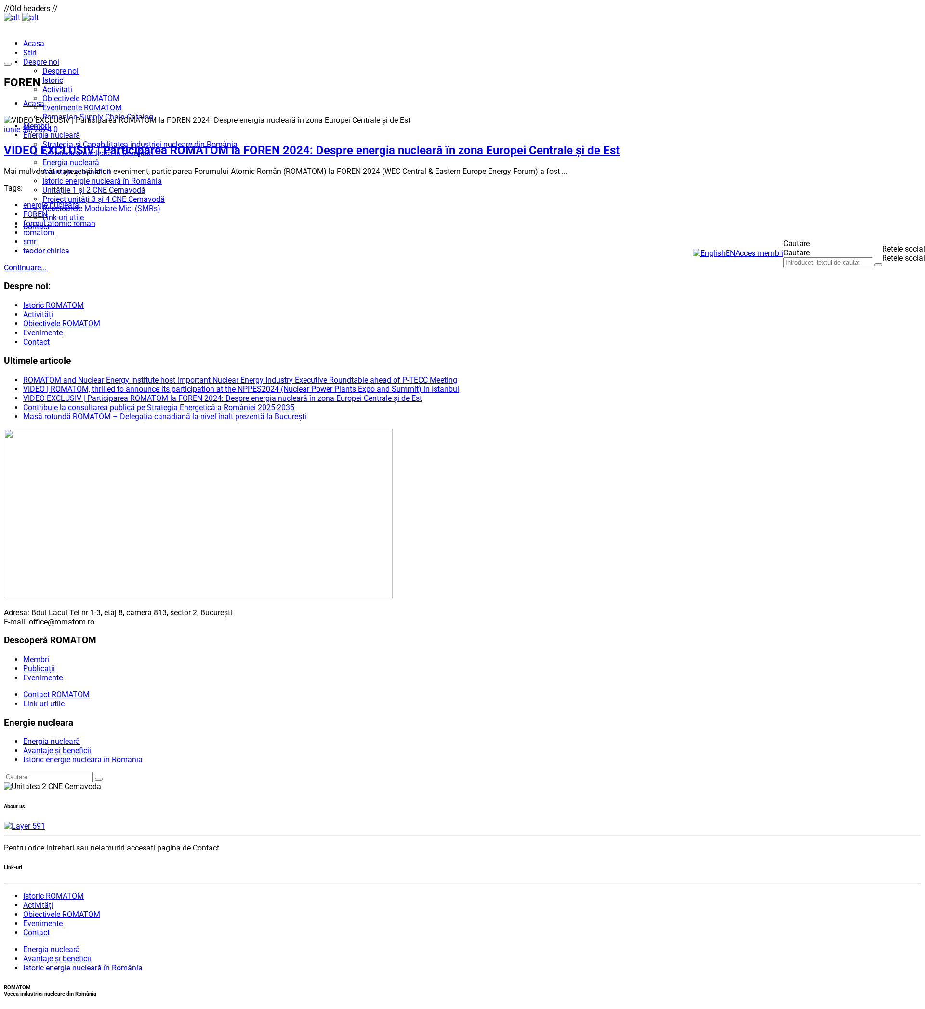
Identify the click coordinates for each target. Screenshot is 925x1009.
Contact (36, 341)
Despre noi (41, 61)
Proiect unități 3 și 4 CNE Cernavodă (103, 199)
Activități (38, 314)
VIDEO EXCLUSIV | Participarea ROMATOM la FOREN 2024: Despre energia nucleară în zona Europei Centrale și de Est (312, 150)
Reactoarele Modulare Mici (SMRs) (101, 208)
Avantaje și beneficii (57, 750)
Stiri (30, 52)
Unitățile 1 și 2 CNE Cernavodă (93, 190)
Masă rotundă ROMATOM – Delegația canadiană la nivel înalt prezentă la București (164, 416)
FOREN (35, 214)
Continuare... (25, 267)
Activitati (57, 89)
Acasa (33, 43)
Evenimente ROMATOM (82, 107)
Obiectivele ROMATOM (80, 98)
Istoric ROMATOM (53, 305)
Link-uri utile (63, 217)
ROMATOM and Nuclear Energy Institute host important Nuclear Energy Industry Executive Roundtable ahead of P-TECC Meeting (240, 380)
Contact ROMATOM (56, 694)
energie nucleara (51, 205)
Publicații (39, 668)
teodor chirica (46, 250)
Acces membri (759, 253)
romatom (38, 232)
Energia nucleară (51, 135)
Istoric (52, 80)
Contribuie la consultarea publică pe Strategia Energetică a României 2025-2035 (158, 407)
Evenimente (43, 332)
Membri (36, 659)
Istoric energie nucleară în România (102, 181)
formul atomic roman (59, 223)
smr (29, 241)
